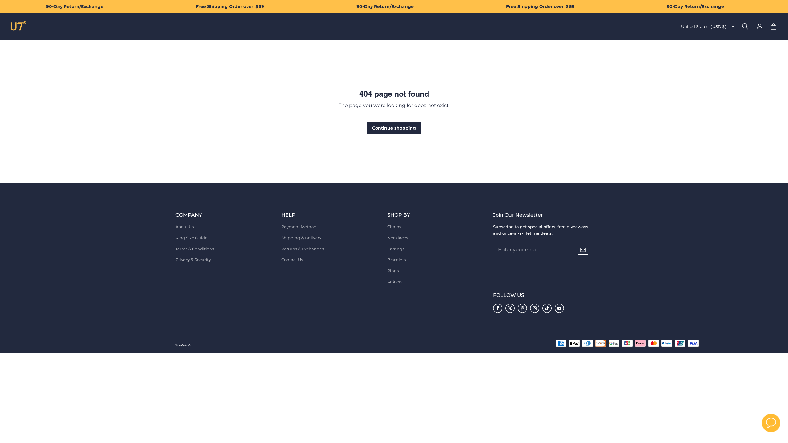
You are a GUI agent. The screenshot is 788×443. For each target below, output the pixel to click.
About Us (184, 226)
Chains (394, 226)
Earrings (395, 248)
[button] (745, 26)
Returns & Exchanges (302, 248)
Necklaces (397, 237)
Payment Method (298, 226)
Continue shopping (394, 128)
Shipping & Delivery (301, 237)
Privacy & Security (193, 259)
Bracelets (396, 259)
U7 (189, 345)
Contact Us (292, 259)
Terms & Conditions (194, 248)
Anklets (394, 281)
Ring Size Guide (191, 237)
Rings (393, 270)
